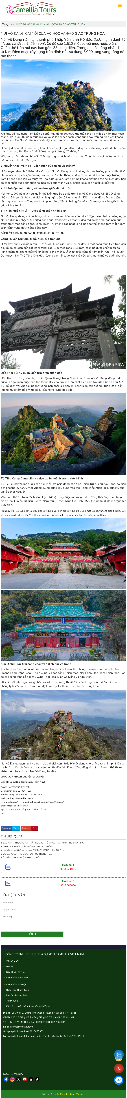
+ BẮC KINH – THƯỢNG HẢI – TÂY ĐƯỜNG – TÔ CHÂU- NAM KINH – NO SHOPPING (42, 842)
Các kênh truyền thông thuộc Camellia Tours (28, 1006)
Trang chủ (7, 24)
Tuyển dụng (12, 1000)
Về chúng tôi (12, 961)
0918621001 (68, 869)
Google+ (26, 828)
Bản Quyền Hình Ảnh (16, 995)
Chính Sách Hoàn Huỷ (17, 977)
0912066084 (68, 885)
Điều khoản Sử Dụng (16, 972)
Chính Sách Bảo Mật (16, 984)
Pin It (35, 828)
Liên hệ (9, 966)
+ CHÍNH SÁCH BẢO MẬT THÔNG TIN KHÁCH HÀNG (27, 846)
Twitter (16, 828)
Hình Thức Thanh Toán (17, 989)
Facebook (6, 828)
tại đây (52, 771)
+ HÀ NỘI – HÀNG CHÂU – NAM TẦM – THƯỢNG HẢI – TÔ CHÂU (34, 850)
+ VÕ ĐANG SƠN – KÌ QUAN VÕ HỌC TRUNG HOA (26, 853)
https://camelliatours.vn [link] (22, 798)
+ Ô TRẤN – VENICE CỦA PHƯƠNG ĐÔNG (22, 857)
